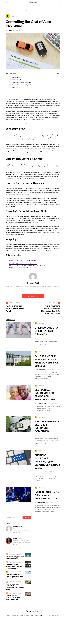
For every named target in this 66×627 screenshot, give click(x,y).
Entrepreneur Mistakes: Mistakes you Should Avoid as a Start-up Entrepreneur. (14, 576)
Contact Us (15, 615)
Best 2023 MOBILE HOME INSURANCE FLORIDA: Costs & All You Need (46, 361)
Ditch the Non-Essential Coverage (21, 80)
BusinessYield (10, 30)
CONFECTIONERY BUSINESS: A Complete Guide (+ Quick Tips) (13, 597)
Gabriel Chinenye (40, 369)
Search (27, 517)
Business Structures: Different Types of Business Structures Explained (14, 566)
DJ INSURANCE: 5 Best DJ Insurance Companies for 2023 (47, 495)
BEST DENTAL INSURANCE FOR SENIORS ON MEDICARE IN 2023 (46, 394)
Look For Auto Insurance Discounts (21, 82)
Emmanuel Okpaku (41, 403)
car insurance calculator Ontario (38, 115)
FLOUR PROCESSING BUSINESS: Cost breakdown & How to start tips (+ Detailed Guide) (15, 586)
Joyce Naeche (39, 472)
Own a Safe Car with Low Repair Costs (22, 85)
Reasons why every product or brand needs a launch (15, 557)
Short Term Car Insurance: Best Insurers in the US (22, 262)
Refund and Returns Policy (26, 615)
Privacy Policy (38, 615)
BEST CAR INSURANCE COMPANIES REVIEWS (22, 260)
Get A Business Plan (54, 615)
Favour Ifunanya (17, 526)
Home (7, 11)
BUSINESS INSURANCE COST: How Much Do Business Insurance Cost (28, 267)
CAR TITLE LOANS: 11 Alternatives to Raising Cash (23, 264)
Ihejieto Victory (17, 538)
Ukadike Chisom (40, 502)
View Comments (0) (32, 296)
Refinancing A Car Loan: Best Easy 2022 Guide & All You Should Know (28, 266)
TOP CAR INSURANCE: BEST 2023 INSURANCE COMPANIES (47, 426)
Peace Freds (39, 338)
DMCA (45, 615)
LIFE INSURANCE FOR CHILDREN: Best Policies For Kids (47, 331)
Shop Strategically (17, 77)
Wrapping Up (16, 87)
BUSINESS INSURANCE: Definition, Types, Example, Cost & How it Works (47, 462)
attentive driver (26, 176)
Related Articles (19, 90)
